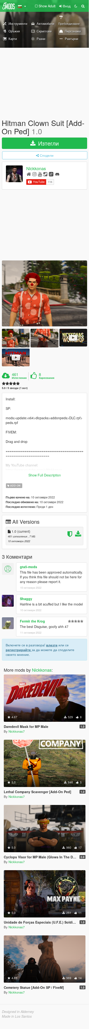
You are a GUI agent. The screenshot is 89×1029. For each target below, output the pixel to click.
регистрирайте (19, 649)
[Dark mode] (75, 6)
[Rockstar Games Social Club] (51, 173)
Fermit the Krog (32, 621)
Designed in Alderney (18, 1011)
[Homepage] (28, 173)
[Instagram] (34, 173)
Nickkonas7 (17, 731)
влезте (52, 645)
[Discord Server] (57, 173)
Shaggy (26, 598)
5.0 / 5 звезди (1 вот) (15, 388)
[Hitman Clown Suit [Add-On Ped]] (44, 293)
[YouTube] (40, 173)
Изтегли (47, 143)
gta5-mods (28, 566)
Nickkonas (36, 168)
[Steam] (45, 173)
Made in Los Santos (17, 1016)
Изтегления (19, 377)
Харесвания (46, 377)
